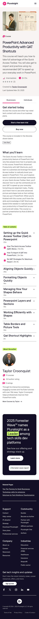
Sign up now (10, 584)
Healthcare (25, 554)
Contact (5, 513)
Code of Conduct (30, 612)
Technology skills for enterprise (14, 492)
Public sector (25, 565)
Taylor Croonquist (19, 87)
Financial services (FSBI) (27, 550)
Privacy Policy (18, 612)
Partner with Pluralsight (25, 521)
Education (24, 545)
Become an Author (27, 516)
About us (6, 545)
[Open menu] (35, 3)
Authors (23, 533)
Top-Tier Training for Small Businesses (16, 489)
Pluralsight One (26, 529)
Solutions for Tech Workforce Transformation (18, 495)
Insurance (24, 558)
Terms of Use (7, 612)
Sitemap (6, 523)
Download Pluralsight (10, 527)
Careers (5, 548)
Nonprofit (24, 561)
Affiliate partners (27, 526)
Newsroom (6, 552)
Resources (6, 555)
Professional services (10, 534)
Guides (23, 513)
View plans (6, 530)
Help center (7, 516)
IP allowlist (7, 520)
